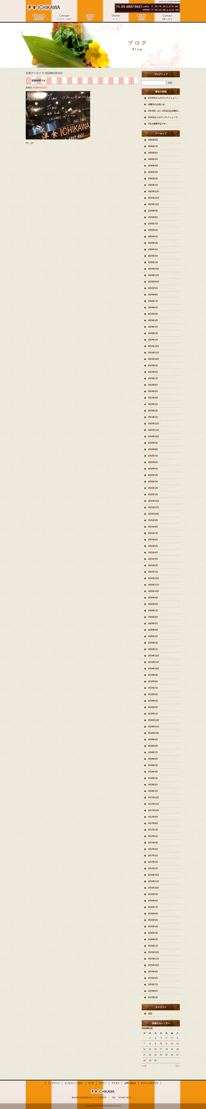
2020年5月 (153, 623)
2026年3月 (153, 172)
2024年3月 (153, 327)
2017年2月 (153, 862)
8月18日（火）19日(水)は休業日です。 (164, 111)
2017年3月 (153, 855)
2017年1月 (153, 868)
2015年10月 (153, 965)
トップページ (39, 17)
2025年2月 (153, 256)
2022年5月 (153, 468)
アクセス (141, 17)
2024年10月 (153, 281)
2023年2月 (153, 410)
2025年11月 (153, 198)
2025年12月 (153, 191)
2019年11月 (153, 662)
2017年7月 (153, 830)
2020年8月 (153, 604)
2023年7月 (153, 378)
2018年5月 (153, 765)
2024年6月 (153, 307)
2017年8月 (153, 823)
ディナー (116, 17)
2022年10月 (153, 436)
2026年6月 (153, 153)
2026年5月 (153, 159)
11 (166, 1043)
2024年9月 (153, 288)
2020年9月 (153, 597)
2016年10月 (153, 888)
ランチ (90, 17)
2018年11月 (153, 726)
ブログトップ (161, 74)
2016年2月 (153, 939)
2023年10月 (153, 359)
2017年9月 (153, 817)
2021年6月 (153, 539)
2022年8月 (153, 449)
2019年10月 (153, 668)
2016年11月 (153, 881)
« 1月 (144, 1066)
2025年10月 (153, 204)
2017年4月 (153, 849)
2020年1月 (153, 649)
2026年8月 (153, 140)
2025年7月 (153, 223)
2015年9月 (153, 971)
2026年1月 (153, 185)
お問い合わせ (167, 17)
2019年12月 (153, 655)
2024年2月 (153, 333)
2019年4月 (153, 707)
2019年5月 (153, 701)
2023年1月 (153, 417)
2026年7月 (153, 146)
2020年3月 (153, 636)
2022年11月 (153, 430)
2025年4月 (153, 243)
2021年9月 (153, 520)
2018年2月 (153, 784)
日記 (150, 1013)
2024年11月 (153, 275)
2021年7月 (153, 533)
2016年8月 (153, 900)
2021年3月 (153, 559)
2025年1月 (153, 262)
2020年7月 (153, 610)
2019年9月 (153, 675)
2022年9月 (153, 443)
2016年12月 (153, 875)
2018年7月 (153, 752)
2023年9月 (153, 365)
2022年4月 (153, 475)
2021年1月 (153, 572)
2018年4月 (153, 771)
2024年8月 (153, 294)
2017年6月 (153, 836)
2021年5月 (153, 546)
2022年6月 (153, 462)
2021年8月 (153, 526)
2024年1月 (153, 340)
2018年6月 (153, 759)
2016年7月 (153, 907)
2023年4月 (153, 398)
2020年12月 (153, 578)
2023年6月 (153, 385)
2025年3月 (153, 249)
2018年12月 (153, 720)
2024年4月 (153, 320)
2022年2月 (153, 488)
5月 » (178, 1066)
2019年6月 (153, 694)
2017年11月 (153, 804)
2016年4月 (153, 926)
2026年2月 (153, 178)
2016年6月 (153, 913)
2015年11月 (153, 958)
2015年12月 (153, 952)
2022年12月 (153, 423)
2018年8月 (153, 746)
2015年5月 (153, 997)
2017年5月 (153, 842)
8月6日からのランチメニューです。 (164, 117)
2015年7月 (153, 984)
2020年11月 (153, 585)
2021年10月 (153, 514)
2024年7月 (153, 301)
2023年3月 (153, 404)
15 (150, 1049)
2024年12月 (153, 269)
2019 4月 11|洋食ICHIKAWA (169, 1)
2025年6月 (153, 230)
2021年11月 (153, 507)
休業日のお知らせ (156, 104)
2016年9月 (153, 894)
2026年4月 (153, 165)
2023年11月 (153, 352)
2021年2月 (153, 565)
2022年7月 (153, 456)
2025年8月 (153, 217)
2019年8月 (153, 681)
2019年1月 (153, 713)
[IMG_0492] (58, 137)
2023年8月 (153, 372)
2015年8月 (153, 978)
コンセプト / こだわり (64, 17)
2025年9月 (153, 211)
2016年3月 (153, 933)
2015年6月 (153, 991)
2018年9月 (153, 739)
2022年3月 (153, 481)
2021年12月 (153, 501)
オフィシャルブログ (149, 1083)
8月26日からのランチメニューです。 (164, 98)
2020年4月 (153, 630)
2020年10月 (153, 591)
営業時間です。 (39, 80)
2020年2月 (153, 643)
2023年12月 (153, 346)
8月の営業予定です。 (158, 124)
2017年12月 (153, 797)
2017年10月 (153, 810)
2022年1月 (153, 494)
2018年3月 (153, 778)
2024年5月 (153, 314)
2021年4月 (153, 552)
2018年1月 (153, 791)
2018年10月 (153, 733)
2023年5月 (153, 391)
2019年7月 (153, 688)
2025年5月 (153, 236)
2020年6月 (153, 617)
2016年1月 (153, 946)
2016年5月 (153, 920)
